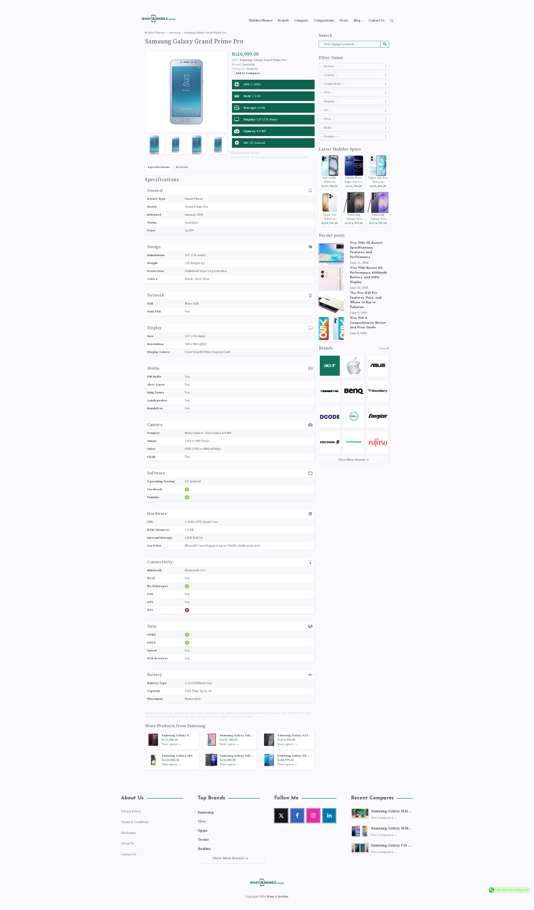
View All (384, 348)
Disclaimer (128, 833)
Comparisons (324, 21)
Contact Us (377, 21)
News (343, 21)
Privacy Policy (131, 811)
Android (252, 69)
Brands (283, 21)
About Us (127, 844)
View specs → (171, 744)
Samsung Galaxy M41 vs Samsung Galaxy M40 (389, 812)
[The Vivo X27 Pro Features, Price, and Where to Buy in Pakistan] (331, 303)
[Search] (392, 20)
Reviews (182, 167)
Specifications (159, 167)
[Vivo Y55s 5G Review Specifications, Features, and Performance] (331, 253)
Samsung (196, 726)
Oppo (202, 830)
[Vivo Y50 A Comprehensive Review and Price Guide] (331, 328)
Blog (357, 21)
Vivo (202, 821)
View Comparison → (384, 817)
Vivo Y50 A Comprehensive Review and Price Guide (368, 323)
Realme (204, 849)
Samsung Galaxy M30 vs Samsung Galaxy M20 (389, 829)
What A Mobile (277, 897)
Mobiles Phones (260, 21)
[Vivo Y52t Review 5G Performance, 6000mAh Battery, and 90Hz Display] (331, 278)
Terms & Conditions (135, 822)
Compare (301, 21)
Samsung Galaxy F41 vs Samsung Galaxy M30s (391, 846)
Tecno (203, 839)
